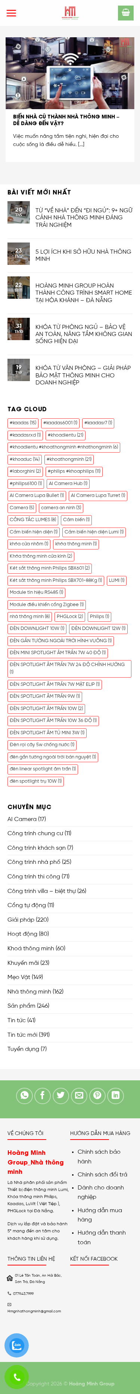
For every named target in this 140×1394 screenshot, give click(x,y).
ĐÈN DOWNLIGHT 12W (98, 628)
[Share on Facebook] (42, 1096)
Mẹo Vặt (18, 977)
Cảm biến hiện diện (33, 532)
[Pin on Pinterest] (97, 1096)
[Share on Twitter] (61, 1096)
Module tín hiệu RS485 (36, 592)
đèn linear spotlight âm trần (43, 769)
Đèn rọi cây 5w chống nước (42, 744)
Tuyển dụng (23, 1049)
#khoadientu (65, 435)
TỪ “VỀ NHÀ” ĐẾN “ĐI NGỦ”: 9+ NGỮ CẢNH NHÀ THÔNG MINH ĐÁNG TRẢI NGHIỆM (84, 217)
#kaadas (23, 423)
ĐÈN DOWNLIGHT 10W (37, 628)
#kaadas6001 (60, 423)
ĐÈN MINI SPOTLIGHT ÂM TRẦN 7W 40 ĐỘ (58, 652)
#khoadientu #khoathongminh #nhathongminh (64, 447)
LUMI (116, 580)
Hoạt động (22, 934)
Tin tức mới (22, 1035)
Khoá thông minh (30, 948)
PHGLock (70, 616)
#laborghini (25, 471)
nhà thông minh (30, 616)
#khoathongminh (69, 459)
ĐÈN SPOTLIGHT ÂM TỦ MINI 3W (47, 733)
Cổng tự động (26, 905)
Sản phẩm (21, 1006)
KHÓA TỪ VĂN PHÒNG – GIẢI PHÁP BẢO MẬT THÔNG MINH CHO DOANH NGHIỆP (83, 375)
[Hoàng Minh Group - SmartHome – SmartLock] (70, 13)
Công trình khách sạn (36, 848)
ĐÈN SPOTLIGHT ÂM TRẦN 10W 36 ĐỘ (53, 720)
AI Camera (22, 819)
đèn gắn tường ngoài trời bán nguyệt (53, 757)
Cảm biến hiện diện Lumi (94, 532)
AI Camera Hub (68, 483)
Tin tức (16, 1020)
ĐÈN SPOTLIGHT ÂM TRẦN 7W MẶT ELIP (55, 684)
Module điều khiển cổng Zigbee (47, 604)
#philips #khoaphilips (74, 471)
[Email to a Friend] (79, 1096)
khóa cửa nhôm (29, 544)
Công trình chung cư (35, 833)
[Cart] (126, 13)
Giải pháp (20, 920)
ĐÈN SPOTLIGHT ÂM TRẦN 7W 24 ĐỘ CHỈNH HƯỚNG (67, 668)
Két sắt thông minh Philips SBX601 (50, 568)
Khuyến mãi (23, 963)
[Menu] (11, 13)
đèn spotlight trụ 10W (36, 781)
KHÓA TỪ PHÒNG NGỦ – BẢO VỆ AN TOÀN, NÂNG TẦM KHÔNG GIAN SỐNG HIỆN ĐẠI (83, 334)
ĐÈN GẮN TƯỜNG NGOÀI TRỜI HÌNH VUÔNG (61, 641)
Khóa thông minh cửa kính (41, 556)
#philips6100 (26, 483)
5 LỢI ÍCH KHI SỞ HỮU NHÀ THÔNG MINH (83, 255)
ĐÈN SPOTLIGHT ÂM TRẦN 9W (45, 696)
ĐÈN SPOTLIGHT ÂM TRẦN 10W (46, 708)
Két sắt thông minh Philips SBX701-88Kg (56, 580)
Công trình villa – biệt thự (41, 891)
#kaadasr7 (98, 423)
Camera (22, 508)
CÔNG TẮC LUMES (33, 519)
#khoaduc (25, 459)
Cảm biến (76, 519)
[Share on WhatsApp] (24, 1096)
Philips (99, 616)
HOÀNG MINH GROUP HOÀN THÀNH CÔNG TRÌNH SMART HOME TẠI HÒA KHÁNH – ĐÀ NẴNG (83, 293)
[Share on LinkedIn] (115, 1096)
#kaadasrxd (25, 435)
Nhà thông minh (29, 992)
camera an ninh (61, 508)
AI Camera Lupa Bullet (37, 495)
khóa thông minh (76, 544)
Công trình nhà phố (33, 862)
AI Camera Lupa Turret (98, 495)
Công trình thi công (33, 877)
